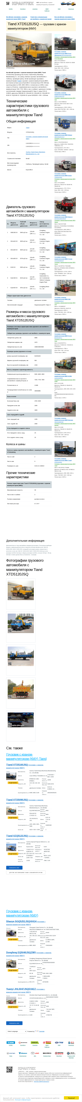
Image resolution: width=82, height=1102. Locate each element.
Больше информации (23, 1099)
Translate (41, 1031)
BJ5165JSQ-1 (63, 335)
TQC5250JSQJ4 (63, 258)
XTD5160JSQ (63, 460)
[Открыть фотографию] (29, 50)
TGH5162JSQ (63, 175)
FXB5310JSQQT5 (62, 94)
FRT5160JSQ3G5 (62, 53)
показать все (14, 867)
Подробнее (13, 782)
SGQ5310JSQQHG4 (63, 216)
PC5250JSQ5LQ (62, 299)
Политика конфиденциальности (41, 1081)
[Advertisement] (28, 188)
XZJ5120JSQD (63, 376)
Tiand (27, 127)
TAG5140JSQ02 (63, 420)
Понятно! (71, 1098)
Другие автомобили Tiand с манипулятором (25, 872)
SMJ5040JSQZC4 (63, 135)
